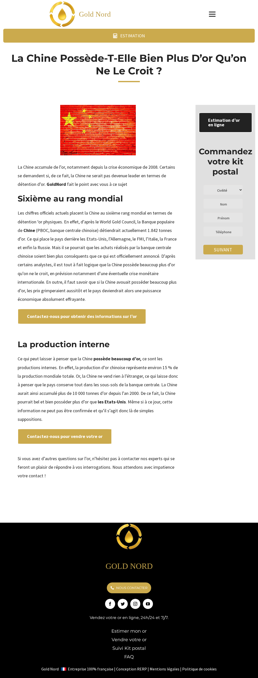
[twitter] (123, 604)
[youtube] (148, 604)
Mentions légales (164, 668)
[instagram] (135, 604)
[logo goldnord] (129, 525)
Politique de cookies (199, 668)
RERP (142, 668)
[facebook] (110, 604)
